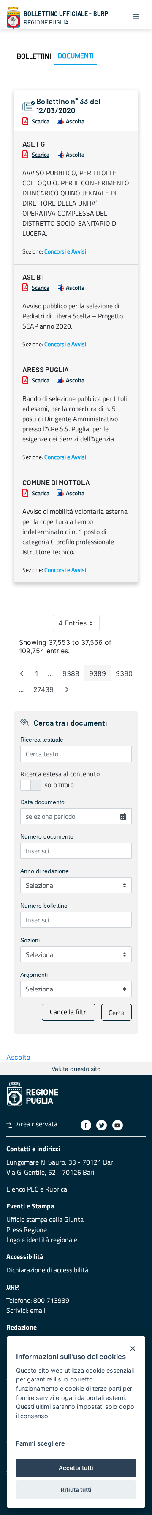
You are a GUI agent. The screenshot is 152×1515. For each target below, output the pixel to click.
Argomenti (34, 975)
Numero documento (46, 836)
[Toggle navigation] (136, 16)
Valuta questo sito (76, 1068)
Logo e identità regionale (41, 1239)
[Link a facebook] (86, 1125)
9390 (127, 675)
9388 (73, 675)
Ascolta (75, 121)
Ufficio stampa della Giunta (45, 1219)
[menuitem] (34, 56)
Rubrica (56, 1189)
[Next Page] (66, 689)
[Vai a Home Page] (13, 18)
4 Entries (79, 625)
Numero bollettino (44, 905)
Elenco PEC (22, 1189)
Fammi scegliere (40, 1443)
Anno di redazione (44, 871)
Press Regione (26, 1229)
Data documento (42, 802)
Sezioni (30, 940)
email (38, 1310)
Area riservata (36, 1124)
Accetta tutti (76, 1467)
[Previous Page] (22, 673)
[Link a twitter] (101, 1125)
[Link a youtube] (117, 1125)
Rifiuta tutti (76, 1489)
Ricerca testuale (41, 740)
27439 (46, 691)
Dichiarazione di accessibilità (47, 1270)
